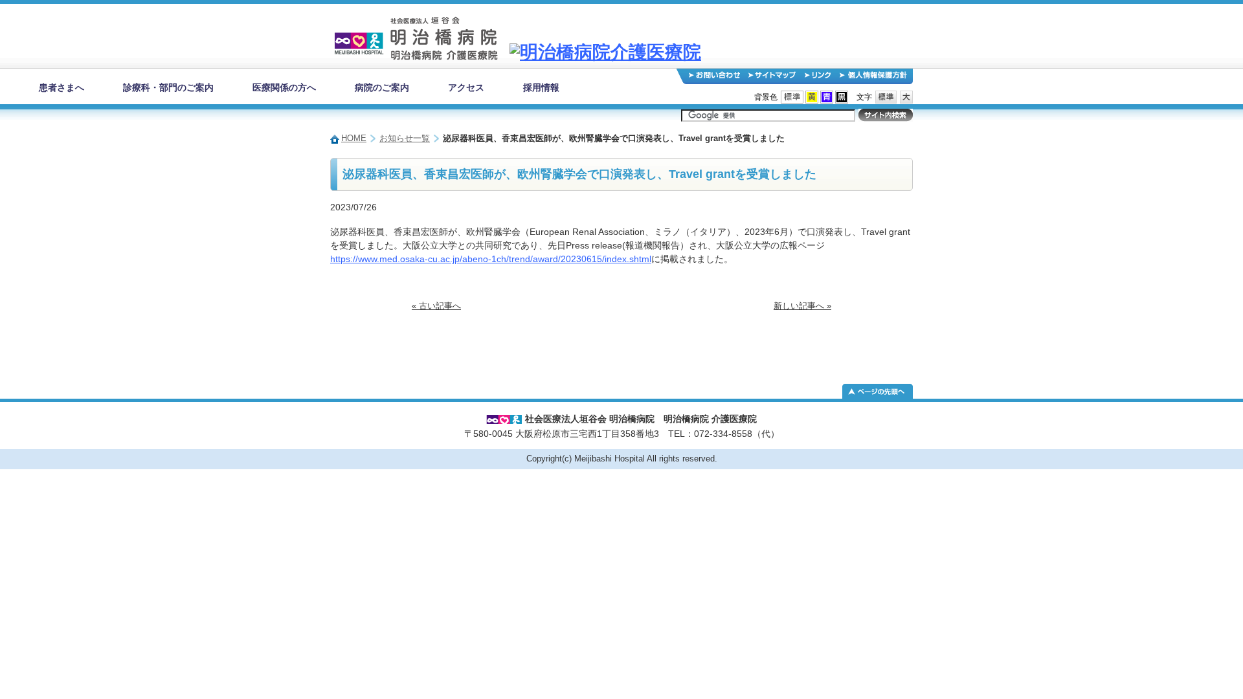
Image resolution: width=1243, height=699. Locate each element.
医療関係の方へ (284, 87)
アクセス (466, 87)
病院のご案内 (382, 87)
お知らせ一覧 (404, 138)
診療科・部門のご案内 (168, 87)
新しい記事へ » (802, 306)
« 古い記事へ (436, 306)
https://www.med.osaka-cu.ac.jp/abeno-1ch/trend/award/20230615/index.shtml (490, 259)
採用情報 (541, 87)
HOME (353, 138)
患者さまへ (61, 87)
